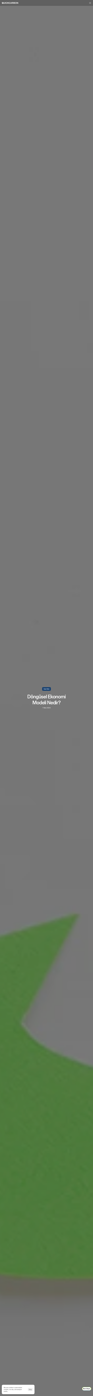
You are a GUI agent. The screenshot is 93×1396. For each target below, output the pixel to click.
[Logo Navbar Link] (10, 3)
